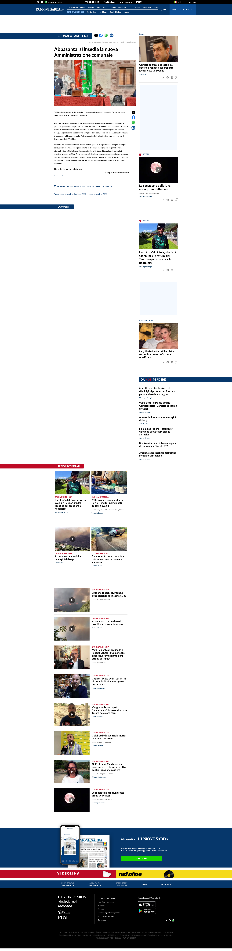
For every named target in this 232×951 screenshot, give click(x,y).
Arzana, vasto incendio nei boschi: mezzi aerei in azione (157, 454)
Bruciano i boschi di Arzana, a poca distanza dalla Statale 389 (157, 444)
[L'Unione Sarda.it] (50, 9)
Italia (98, 7)
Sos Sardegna (92, 12)
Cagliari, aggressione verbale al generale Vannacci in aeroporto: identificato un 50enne (156, 67)
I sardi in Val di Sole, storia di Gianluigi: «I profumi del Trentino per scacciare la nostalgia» (157, 257)
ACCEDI (192, 2)
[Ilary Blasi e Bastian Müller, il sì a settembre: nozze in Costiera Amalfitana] (158, 336)
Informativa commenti (106, 916)
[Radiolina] (109, 2)
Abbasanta (107, 186)
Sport (130, 7)
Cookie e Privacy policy (106, 898)
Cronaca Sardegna (73, 36)
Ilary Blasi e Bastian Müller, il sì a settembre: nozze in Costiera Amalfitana (156, 354)
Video (82, 7)
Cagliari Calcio (115, 12)
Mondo (105, 7)
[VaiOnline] (126, 2)
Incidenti (103, 12)
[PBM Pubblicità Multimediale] (139, 2)
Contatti (101, 909)
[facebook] (42, 2)
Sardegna (90, 7)
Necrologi (147, 7)
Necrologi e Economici (106, 902)
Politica (113, 7)
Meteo (155, 7)
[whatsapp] (45, 2)
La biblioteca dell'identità (121, 884)
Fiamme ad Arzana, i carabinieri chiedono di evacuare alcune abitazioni (156, 431)
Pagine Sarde (166, 884)
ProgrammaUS (72, 7)
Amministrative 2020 (98, 194)
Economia (122, 7)
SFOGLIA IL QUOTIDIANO (182, 10)
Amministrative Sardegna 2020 (73, 194)
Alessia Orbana (60, 175)
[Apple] (156, 904)
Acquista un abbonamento (95, 884)
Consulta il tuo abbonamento (67, 884)
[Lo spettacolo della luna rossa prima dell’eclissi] (158, 170)
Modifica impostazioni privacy (109, 913)
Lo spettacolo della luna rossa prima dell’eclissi (154, 187)
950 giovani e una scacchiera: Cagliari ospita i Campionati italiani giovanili (158, 405)
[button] (96, 35)
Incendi (126, 12)
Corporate (102, 920)
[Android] (156, 911)
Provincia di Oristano (76, 186)
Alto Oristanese (93, 186)
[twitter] (38, 2)
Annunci (138, 7)
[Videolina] (92, 2)
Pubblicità (101, 905)
